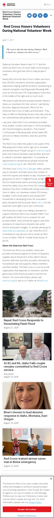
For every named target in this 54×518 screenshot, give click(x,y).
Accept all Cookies (27, 509)
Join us (41, 202)
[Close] (51, 479)
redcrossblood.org (11, 164)
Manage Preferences (27, 515)
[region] (27, 497)
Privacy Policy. (35, 502)
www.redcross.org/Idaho (14, 230)
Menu (48, 4)
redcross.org (42, 150)
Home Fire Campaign (26, 168)
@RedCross (42, 280)
